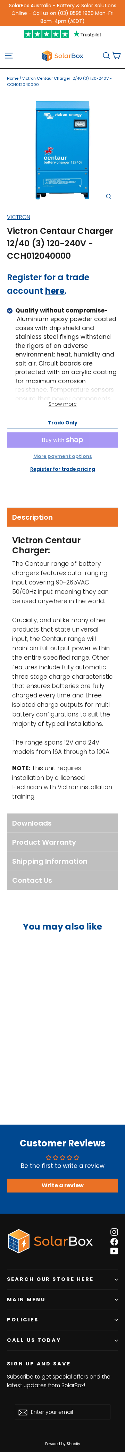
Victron (18, 217)
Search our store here (50, 1279)
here (55, 291)
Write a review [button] (63, 1185)
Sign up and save (39, 1363)
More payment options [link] (62, 456)
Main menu (26, 1299)
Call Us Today (34, 1340)
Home (12, 78)
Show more (63, 404)
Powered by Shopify (62, 1443)
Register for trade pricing (62, 469)
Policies (23, 1319)
